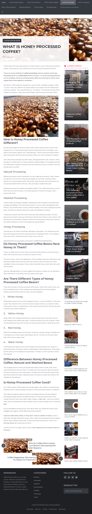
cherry (51, 150)
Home (4, 2)
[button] (2, 12)
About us (38, 509)
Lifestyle (36, 490)
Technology (37, 494)
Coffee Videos (38, 7)
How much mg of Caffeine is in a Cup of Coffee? (75, 222)
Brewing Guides (52, 7)
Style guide (62, 509)
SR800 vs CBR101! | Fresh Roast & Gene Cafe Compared (75, 249)
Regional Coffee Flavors (72, 324)
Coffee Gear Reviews (34, 2)
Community (37, 480)
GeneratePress (55, 505)
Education (37, 484)
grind (5, 404)
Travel (36, 497)
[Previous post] (3, 445)
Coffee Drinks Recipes (16, 2)
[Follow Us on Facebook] (65, 477)
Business (36, 477)
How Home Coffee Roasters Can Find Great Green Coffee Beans (75, 167)
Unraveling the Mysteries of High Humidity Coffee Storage (74, 86)
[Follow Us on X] (68, 477)
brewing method (9, 423)
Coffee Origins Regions (51, 2)
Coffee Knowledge (68, 2)
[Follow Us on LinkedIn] (76, 477)
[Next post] (61, 458)
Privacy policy (53, 509)
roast (41, 184)
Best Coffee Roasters (9, 7)
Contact (44, 509)
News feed (30, 509)
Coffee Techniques (83, 2)
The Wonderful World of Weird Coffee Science (76, 141)
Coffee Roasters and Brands (69, 7)
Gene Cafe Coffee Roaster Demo (74, 277)
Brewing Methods (25, 7)
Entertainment (38, 487)
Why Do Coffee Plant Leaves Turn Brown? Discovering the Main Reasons (42, 445)
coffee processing (30, 73)
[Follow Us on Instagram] (72, 477)
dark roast (42, 399)
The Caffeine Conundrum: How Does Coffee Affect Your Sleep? (75, 193)
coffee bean (23, 75)
